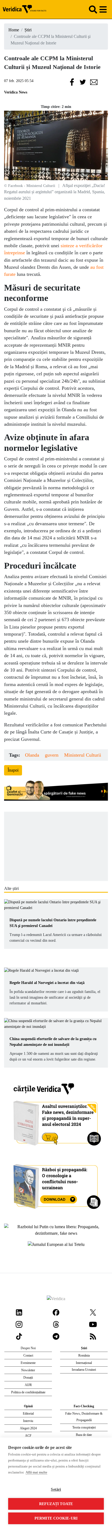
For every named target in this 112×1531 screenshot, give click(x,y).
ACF (28, 1436)
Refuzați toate (56, 1504)
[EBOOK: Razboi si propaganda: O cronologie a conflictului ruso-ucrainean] (56, 1184)
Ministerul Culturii (82, 755)
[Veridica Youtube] (93, 1323)
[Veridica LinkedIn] (19, 1311)
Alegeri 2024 (28, 1428)
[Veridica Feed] (93, 1335)
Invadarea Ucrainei (84, 1370)
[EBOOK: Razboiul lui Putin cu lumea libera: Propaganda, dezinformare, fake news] (56, 1229)
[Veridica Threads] (56, 1323)
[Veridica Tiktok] (19, 1335)
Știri (28, 30)
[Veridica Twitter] (93, 1311)
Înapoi (13, 770)
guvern (51, 755)
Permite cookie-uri (56, 1518)
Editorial (28, 1413)
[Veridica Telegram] (56, 1335)
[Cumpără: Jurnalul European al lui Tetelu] (56, 1244)
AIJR (28, 1385)
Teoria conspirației (84, 1427)
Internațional (84, 1363)
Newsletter (28, 1370)
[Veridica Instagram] (19, 1323)
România (84, 1355)
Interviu (28, 1421)
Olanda (32, 755)
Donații (28, 1377)
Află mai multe (36, 1472)
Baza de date (84, 1435)
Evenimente (28, 1363)
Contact (28, 1355)
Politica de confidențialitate (28, 1392)
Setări (56, 1489)
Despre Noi (28, 1348)
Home (13, 30)
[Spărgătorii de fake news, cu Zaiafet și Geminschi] (56, 791)
